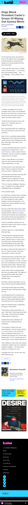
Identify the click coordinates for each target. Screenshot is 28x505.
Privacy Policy (6, 460)
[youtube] (4, 485)
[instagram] (4, 479)
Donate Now (6, 457)
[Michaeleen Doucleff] (4, 371)
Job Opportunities (7, 453)
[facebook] (4, 476)
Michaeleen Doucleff (17, 369)
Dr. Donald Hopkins (7, 331)
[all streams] (26, 503)
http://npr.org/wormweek (18, 105)
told (20, 123)
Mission (5, 450)
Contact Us (5, 469)
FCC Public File (6, 463)
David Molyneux (6, 152)
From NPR (6, 358)
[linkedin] (4, 482)
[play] (2, 503)
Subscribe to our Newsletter (9, 466)
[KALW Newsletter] (14, 393)
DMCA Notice (6, 472)
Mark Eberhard (19, 211)
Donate (23, 2)
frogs (4, 291)
